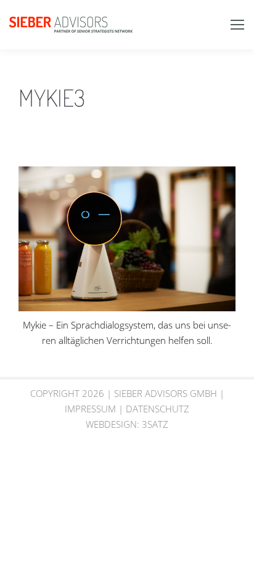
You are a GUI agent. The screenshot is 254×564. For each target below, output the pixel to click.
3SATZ (155, 424)
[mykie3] (127, 238)
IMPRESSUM (90, 409)
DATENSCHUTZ (157, 409)
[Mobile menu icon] (237, 24)
